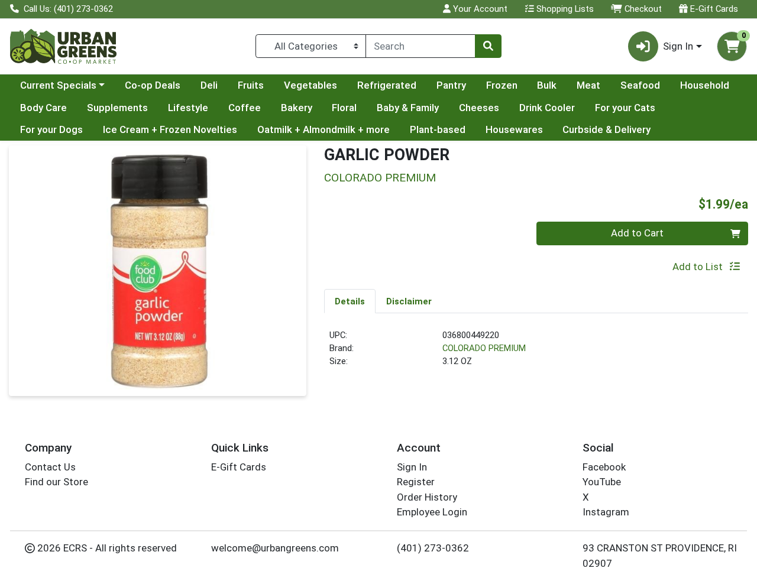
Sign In (412, 467)
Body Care (43, 107)
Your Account (479, 9)
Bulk (547, 85)
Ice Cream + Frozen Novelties (170, 129)
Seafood (640, 85)
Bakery (296, 107)
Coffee (244, 107)
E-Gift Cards (713, 9)
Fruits (251, 85)
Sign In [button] (678, 46)
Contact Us (50, 467)
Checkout (642, 9)
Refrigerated (386, 85)
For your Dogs (51, 129)
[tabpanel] (536, 353)
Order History (427, 497)
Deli (209, 85)
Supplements (117, 107)
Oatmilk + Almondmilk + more (323, 129)
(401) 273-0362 (433, 548)
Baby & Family (408, 107)
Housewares (514, 129)
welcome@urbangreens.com (275, 548)
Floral (344, 107)
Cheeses (479, 107)
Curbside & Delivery (606, 129)
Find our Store (56, 482)
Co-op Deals (152, 85)
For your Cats (625, 107)
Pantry (451, 85)
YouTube (602, 482)
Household (704, 85)
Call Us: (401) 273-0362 (67, 9)
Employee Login (432, 512)
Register (416, 482)
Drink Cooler (547, 107)
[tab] (350, 301)
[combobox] (420, 46)
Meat (588, 85)
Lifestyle (188, 107)
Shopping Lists (564, 9)
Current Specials (58, 85)
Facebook (604, 467)
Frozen (501, 85)
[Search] (488, 46)
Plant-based (437, 129)
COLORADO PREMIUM (484, 348)
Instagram (606, 512)
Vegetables (310, 85)
